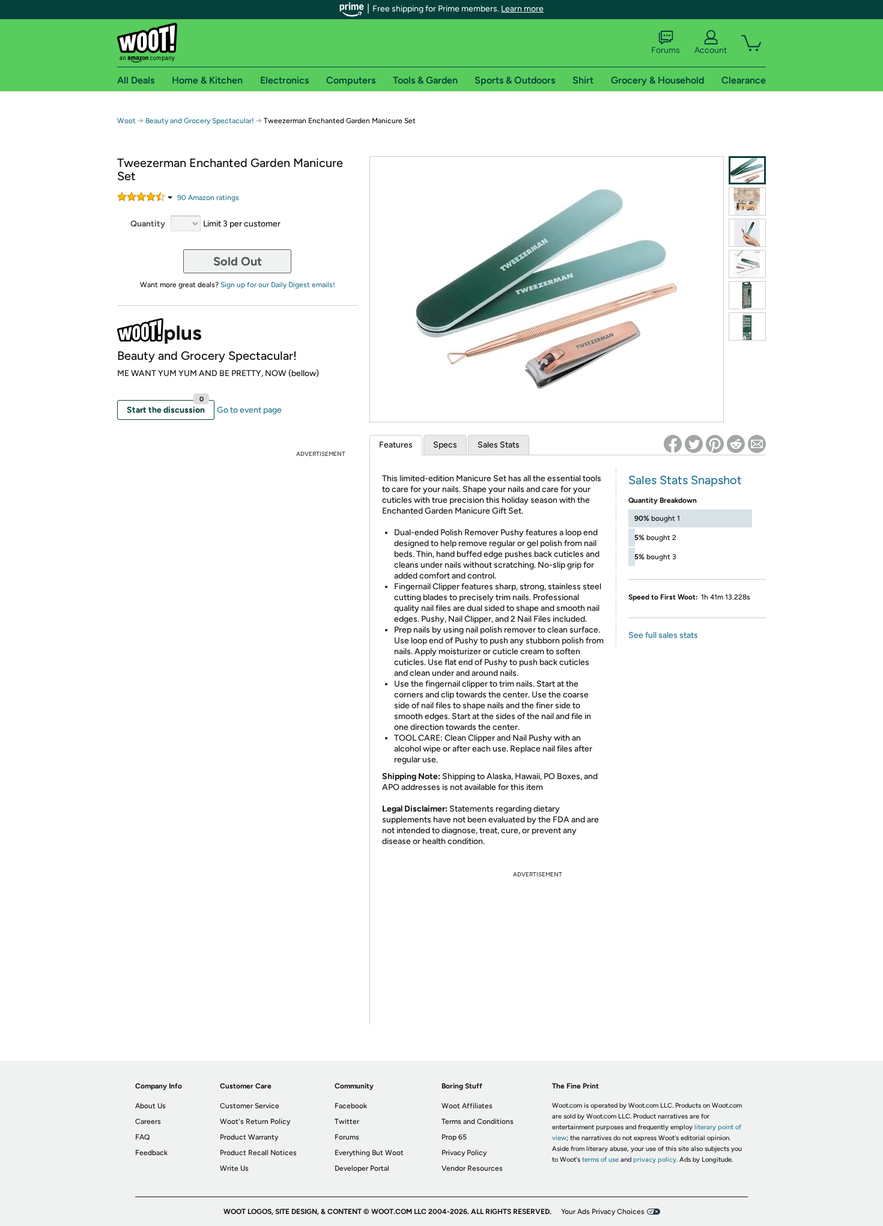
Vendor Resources (472, 1168)
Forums (665, 50)
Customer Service (249, 1106)
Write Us (234, 1168)
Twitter (347, 1121)
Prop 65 (454, 1137)
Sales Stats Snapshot (685, 480)
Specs (445, 445)
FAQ (142, 1137)
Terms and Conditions (478, 1121)
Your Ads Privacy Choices (603, 1211)
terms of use (600, 1160)
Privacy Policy (464, 1153)
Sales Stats (499, 445)
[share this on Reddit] (736, 444)
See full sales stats (663, 635)
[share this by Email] (757, 444)
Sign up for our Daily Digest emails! (277, 285)
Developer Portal (362, 1168)
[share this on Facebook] (673, 444)
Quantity (147, 224)
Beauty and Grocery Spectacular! (199, 121)
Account (710, 50)
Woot (126, 121)
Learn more (522, 9)
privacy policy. (655, 1160)
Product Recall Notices (258, 1153)
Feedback (151, 1153)
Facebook (351, 1106)
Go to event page (249, 410)
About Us (150, 1106)
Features (396, 445)
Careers (148, 1121)
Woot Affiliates (467, 1106)
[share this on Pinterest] (715, 444)
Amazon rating (208, 197)
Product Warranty (249, 1137)
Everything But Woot (369, 1153)
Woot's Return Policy (255, 1121)
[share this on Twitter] (694, 444)
